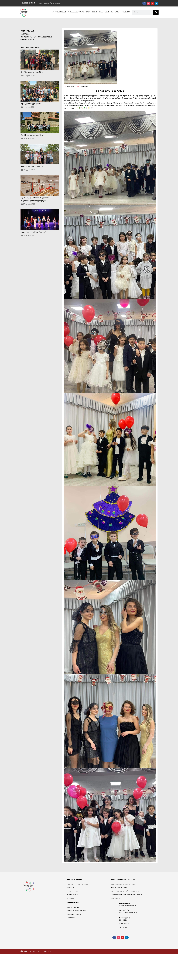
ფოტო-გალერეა (27, 40)
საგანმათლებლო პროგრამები (77, 884)
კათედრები (71, 918)
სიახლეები (104, 12)
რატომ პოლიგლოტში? (119, 887)
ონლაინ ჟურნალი (73, 907)
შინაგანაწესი (116, 898)
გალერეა (115, 12)
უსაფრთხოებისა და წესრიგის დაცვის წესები (127, 894)
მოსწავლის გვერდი (74, 914)
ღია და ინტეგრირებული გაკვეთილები (36, 37)
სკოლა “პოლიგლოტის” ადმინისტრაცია (125, 891)
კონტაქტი (126, 12)
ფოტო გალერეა (72, 894)
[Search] (156, 12)
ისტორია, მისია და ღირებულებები (123, 884)
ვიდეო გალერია (72, 891)
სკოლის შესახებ (59, 12)
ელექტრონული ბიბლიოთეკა (77, 911)
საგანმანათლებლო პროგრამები (82, 12)
